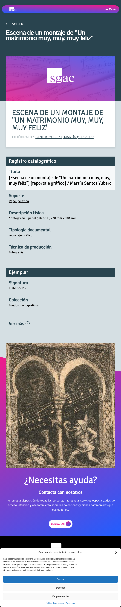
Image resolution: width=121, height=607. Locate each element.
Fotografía (16, 252)
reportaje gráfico (20, 235)
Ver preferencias (60, 596)
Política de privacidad (55, 603)
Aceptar (61, 579)
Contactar (58, 523)
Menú (112, 9)
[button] (116, 552)
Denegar (60, 587)
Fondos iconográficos (24, 305)
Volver (17, 24)
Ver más (17, 323)
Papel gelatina (19, 201)
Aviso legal (70, 603)
